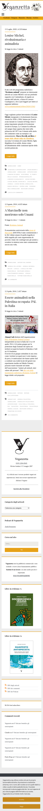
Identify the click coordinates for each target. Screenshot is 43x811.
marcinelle (12, 271)
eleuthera (25, 174)
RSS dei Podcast (13, 692)
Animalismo (12, 166)
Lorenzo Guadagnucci (16, 179)
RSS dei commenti (14, 688)
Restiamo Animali (16, 225)
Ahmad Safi (12, 399)
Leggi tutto (12, 156)
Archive (35, 18)
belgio (10, 268)
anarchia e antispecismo (17, 169)
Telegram (14, 18)
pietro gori (24, 186)
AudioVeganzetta (10, 526)
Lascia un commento (15, 192)
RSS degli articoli (13, 685)
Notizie (20, 393)
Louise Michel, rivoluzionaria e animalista (15, 39)
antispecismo (32, 172)
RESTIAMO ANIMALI (27, 188)
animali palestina (24, 399)
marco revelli (13, 186)
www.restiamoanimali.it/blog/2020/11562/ (20, 106)
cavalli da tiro (26, 268)
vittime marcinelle (24, 275)
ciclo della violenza (26, 404)
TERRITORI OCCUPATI (15, 411)
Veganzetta (8, 723)
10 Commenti (12, 279)
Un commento (13, 415)
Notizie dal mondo (24, 262)
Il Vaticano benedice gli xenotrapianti (24, 732)
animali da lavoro (14, 266)
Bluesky (29, 18)
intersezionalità (25, 176)
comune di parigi (14, 174)
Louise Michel (30, 179)
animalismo (21, 172)
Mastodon (22, 18)
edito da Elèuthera (26, 138)
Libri (19, 166)
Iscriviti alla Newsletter (21, 489)
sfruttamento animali (16, 273)
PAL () (17, 339)
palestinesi (24, 406)
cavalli (16, 268)
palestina (14, 406)
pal (9, 406)
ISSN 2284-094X (21, 463)
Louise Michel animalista (24, 184)
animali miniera (29, 266)
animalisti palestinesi (25, 401)
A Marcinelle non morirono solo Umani (19, 212)
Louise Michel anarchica (17, 181)
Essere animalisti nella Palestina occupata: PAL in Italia (20, 301)
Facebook (6, 18)
